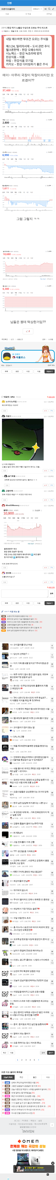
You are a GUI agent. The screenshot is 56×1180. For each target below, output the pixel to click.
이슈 (48, 1077)
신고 (12, 339)
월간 (34, 1077)
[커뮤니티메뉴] (2, 3)
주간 (21, 1077)
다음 (38, 371)
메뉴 (2, 365)
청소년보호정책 (40, 1124)
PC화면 (25, 1121)
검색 (43, 1053)
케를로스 (7, 31)
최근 (4, 1053)
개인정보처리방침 (25, 1124)
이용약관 (12, 1124)
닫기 (52, 1163)
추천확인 (5, 339)
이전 (28, 371)
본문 (17, 371)
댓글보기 (49, 603)
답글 (4, 410)
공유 (43, 339)
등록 (51, 593)
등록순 (12, 397)
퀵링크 (33, 1121)
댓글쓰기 (49, 371)
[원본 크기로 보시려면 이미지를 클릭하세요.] (28, 52)
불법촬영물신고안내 (28, 1127)
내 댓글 (28, 14)
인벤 (9, 3)
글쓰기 (53, 9)
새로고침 (51, 397)
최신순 (18, 397)
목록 (6, 371)
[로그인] (48, 3)
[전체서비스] (53, 3)
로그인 (17, 1121)
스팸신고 (20, 339)
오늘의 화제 (8, 1077)
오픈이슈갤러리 (8, 9)
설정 (40, 1121)
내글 (7, 14)
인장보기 (9, 365)
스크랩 (50, 339)
